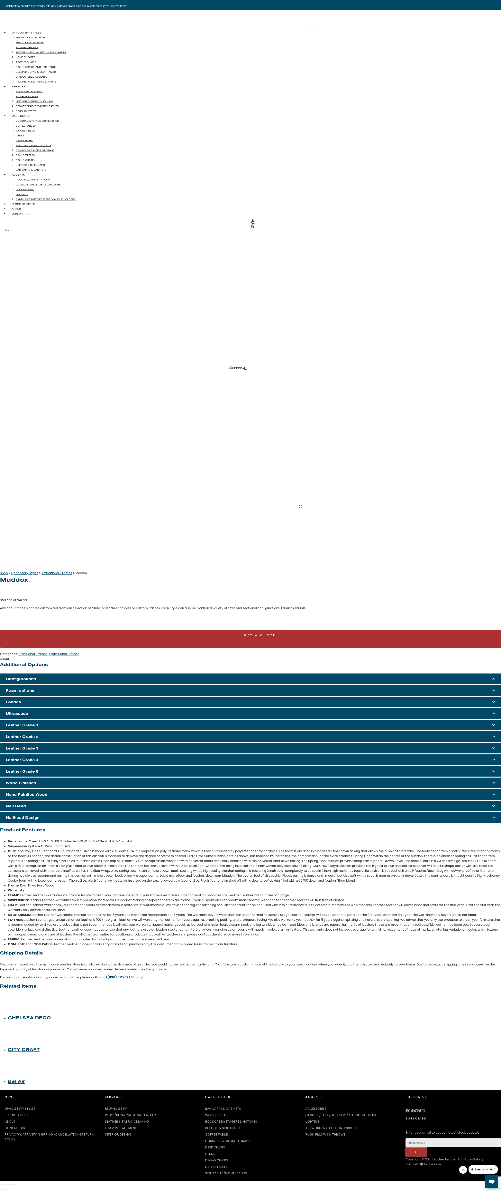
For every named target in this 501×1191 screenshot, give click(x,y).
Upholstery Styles (26, 32)
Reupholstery (116, 1108)
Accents (18, 174)
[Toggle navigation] (312, 25)
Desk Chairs (215, 1147)
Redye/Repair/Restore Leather (130, 1115)
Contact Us (20, 213)
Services (18, 86)
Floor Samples (23, 204)
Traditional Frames (32, 654)
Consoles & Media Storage (227, 1141)
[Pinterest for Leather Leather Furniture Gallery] (416, 1111)
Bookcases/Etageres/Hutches (231, 1121)
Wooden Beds (216, 1115)
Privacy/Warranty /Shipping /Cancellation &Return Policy (49, 1137)
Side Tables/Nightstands (226, 1173)
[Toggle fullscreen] (5, 1184)
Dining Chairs (216, 1160)
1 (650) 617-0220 (119, 977)
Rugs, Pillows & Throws (325, 1134)
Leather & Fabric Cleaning (127, 1121)
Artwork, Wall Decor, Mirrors (331, 1128)
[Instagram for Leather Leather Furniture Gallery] (423, 1111)
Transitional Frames (56, 573)
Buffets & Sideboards (223, 1128)
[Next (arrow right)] (5, 1189)
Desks (210, 1154)
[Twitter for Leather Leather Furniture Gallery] (420, 1111)
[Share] (9, 1184)
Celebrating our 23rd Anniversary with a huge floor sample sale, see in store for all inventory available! (66, 6)
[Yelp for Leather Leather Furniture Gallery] (410, 1111)
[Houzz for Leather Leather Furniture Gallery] (413, 1111)
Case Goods (21, 115)
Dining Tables (216, 1167)
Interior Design (118, 1134)
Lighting (312, 1121)
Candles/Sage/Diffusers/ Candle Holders (340, 1115)
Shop (4, 573)
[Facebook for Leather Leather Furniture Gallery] (407, 1111)
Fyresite (435, 1164)
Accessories (315, 1108)
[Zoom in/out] (1, 1184)
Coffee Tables (217, 1134)
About (16, 208)
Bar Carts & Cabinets (223, 1108)
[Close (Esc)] (13, 1184)
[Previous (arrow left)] (1, 1189)
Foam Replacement (121, 1128)
